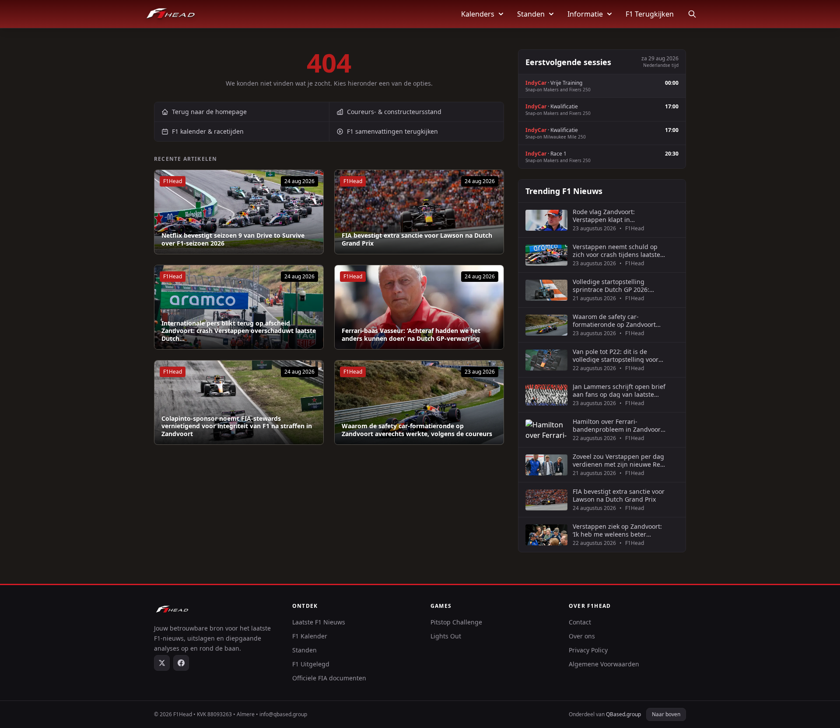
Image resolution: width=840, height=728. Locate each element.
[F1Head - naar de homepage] (171, 13)
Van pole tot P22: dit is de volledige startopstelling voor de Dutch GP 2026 (615, 355)
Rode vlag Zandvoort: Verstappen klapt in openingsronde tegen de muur (618, 215)
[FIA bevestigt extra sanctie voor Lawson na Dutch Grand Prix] (419, 212)
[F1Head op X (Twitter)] (162, 663)
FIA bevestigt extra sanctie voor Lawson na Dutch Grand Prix (417, 239)
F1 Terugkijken (650, 14)
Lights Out (445, 636)
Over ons (582, 636)
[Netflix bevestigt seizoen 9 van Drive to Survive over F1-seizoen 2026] (238, 212)
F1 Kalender (309, 636)
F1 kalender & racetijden (208, 131)
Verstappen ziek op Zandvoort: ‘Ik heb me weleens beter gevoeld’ (617, 530)
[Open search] (692, 14)
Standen (531, 14)
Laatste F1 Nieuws (318, 622)
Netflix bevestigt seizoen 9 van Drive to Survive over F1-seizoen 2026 (232, 239)
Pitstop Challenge (456, 622)
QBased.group (623, 714)
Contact (580, 622)
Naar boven (666, 714)
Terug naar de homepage (209, 111)
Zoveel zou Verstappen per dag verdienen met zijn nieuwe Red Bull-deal (618, 460)
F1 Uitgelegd (310, 664)
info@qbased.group (283, 714)
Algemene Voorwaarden (604, 664)
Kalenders (477, 14)
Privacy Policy (588, 650)
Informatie (585, 14)
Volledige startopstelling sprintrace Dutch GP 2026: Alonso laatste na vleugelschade (611, 285)
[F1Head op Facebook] (181, 663)
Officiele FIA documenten (329, 678)
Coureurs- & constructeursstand (394, 111)
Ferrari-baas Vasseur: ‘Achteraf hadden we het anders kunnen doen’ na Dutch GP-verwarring (411, 334)
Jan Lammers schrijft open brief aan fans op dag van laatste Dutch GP (619, 390)
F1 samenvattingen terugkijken (392, 131)
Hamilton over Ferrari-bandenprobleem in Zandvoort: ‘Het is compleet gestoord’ (619, 425)
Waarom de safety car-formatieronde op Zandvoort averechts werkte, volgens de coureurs (417, 429)
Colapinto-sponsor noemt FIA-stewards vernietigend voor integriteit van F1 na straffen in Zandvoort (236, 426)
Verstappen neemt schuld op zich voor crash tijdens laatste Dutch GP (616, 250)
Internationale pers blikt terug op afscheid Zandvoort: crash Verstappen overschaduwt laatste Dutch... (238, 331)
